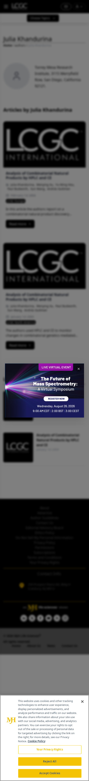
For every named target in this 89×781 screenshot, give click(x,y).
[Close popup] (79, 369)
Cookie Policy (36, 741)
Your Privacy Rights (49, 749)
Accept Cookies (49, 773)
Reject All (49, 761)
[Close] (82, 701)
